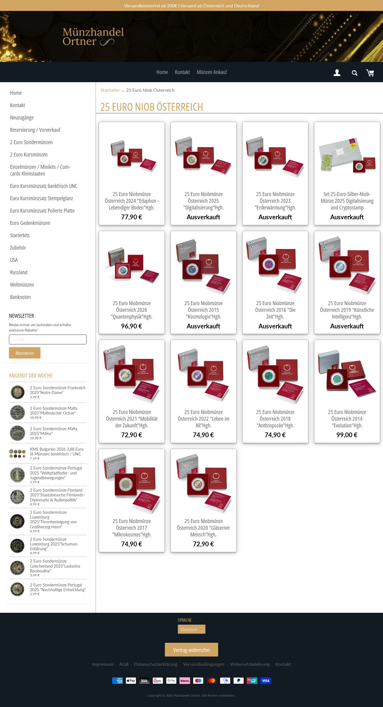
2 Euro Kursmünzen (29, 154)
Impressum (103, 664)
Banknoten (20, 297)
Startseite (109, 90)
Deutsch (189, 629)
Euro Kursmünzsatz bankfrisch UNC (43, 186)
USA (14, 260)
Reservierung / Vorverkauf (35, 129)
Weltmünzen (22, 284)
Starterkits (20, 235)
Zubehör (18, 247)
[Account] (337, 73)
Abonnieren (25, 353)
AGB (123, 664)
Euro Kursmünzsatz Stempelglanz (41, 198)
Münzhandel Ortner (186, 695)
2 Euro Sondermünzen (31, 142)
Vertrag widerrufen (191, 650)
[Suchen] (355, 73)
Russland (18, 272)
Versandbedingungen (203, 664)
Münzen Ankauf (212, 72)
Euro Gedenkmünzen (30, 223)
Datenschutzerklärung (155, 664)
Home (162, 72)
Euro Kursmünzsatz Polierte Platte (42, 210)
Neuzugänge (22, 117)
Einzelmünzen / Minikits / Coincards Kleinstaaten (40, 170)
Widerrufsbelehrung (250, 664)
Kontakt (182, 72)
